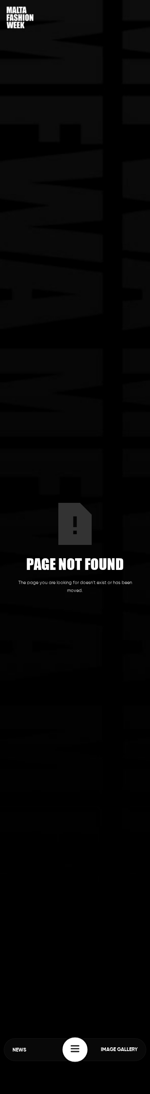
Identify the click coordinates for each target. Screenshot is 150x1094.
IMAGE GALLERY (119, 1049)
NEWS (19, 1050)
